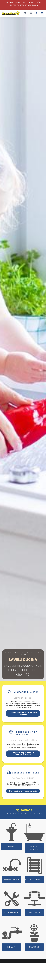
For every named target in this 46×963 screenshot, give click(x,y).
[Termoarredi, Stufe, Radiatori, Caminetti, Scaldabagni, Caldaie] (34, 865)
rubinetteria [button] (11, 879)
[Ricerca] (25, 13)
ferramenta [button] (11, 912)
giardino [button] (34, 947)
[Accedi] (36, 13)
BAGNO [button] (11, 846)
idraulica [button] (34, 912)
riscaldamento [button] (34, 879)
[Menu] (30, 13)
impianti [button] (11, 947)
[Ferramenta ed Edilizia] (11, 898)
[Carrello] (41, 13)
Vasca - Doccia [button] (34, 848)
